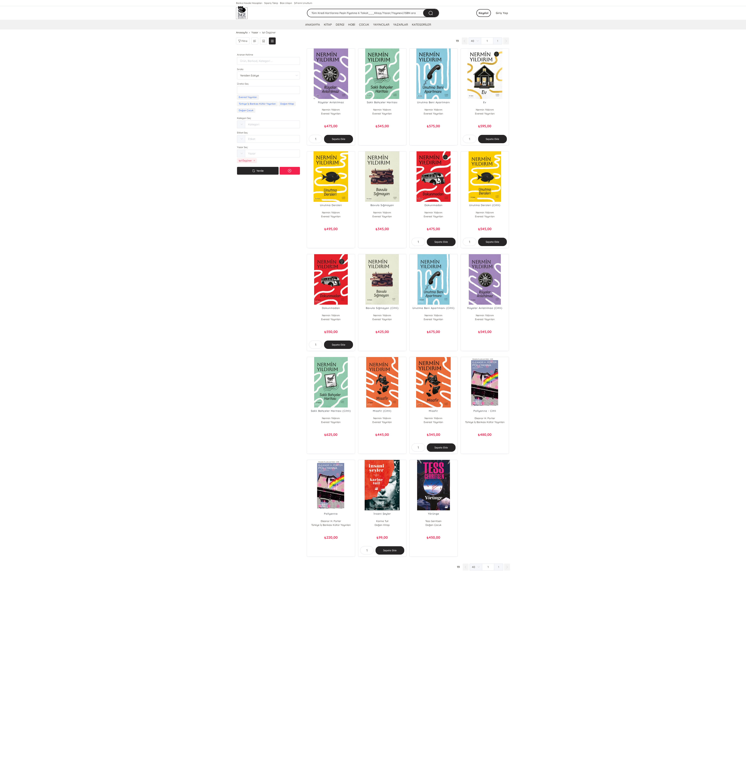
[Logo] (242, 13)
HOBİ (351, 24)
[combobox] (268, 90)
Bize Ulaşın (286, 3)
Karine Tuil (382, 521)
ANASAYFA (312, 24)
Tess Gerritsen (433, 521)
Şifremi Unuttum (303, 3)
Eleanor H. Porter (485, 418)
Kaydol (484, 13)
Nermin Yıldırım (331, 109)
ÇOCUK (364, 24)
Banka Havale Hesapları (249, 3)
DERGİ (340, 24)
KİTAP (328, 24)
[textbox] (268, 90)
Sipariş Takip (271, 3)
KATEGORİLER (421, 24)
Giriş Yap (502, 13)
